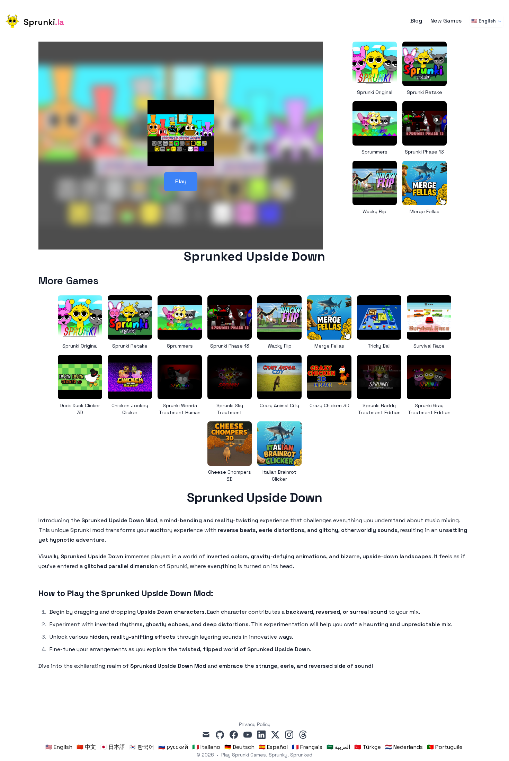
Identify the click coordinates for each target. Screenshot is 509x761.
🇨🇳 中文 (86, 747)
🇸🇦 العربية (338, 747)
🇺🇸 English (483, 21)
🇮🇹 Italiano (206, 747)
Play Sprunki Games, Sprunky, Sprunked (266, 755)
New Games (446, 20)
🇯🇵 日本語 (112, 747)
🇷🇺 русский (173, 747)
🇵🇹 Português (445, 747)
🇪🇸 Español (273, 747)
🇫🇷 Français (307, 747)
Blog (416, 20)
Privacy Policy (254, 724)
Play (180, 181)
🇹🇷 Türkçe (367, 747)
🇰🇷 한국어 (141, 747)
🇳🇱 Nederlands (404, 747)
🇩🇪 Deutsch (239, 747)
